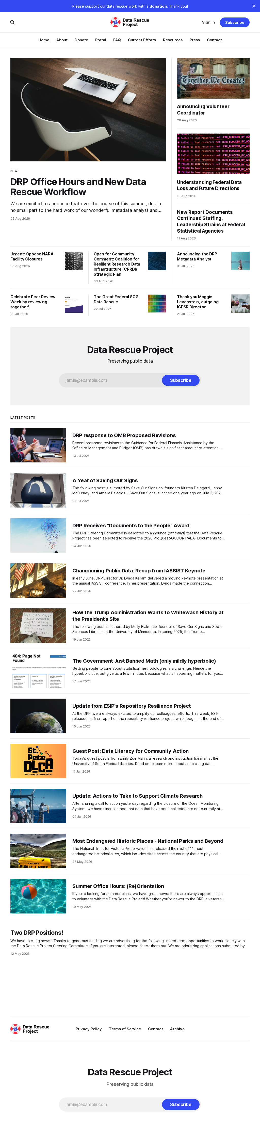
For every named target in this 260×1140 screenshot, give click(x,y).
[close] (254, 6)
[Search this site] (12, 22)
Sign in (208, 22)
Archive (177, 1028)
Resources (173, 40)
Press (195, 40)
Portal (100, 40)
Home (43, 40)
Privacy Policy (89, 1028)
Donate (81, 40)
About (62, 40)
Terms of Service (125, 1028)
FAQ (117, 40)
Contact (214, 40)
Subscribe (234, 22)
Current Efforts (142, 40)
